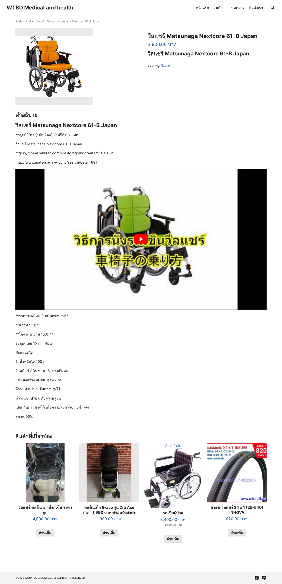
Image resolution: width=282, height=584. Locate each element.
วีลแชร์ (40, 21)
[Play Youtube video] (141, 239)
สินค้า (218, 7)
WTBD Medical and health (40, 7)
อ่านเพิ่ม (45, 533)
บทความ (238, 7)
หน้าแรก (202, 7)
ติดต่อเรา (256, 7)
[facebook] (257, 577)
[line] (264, 577)
